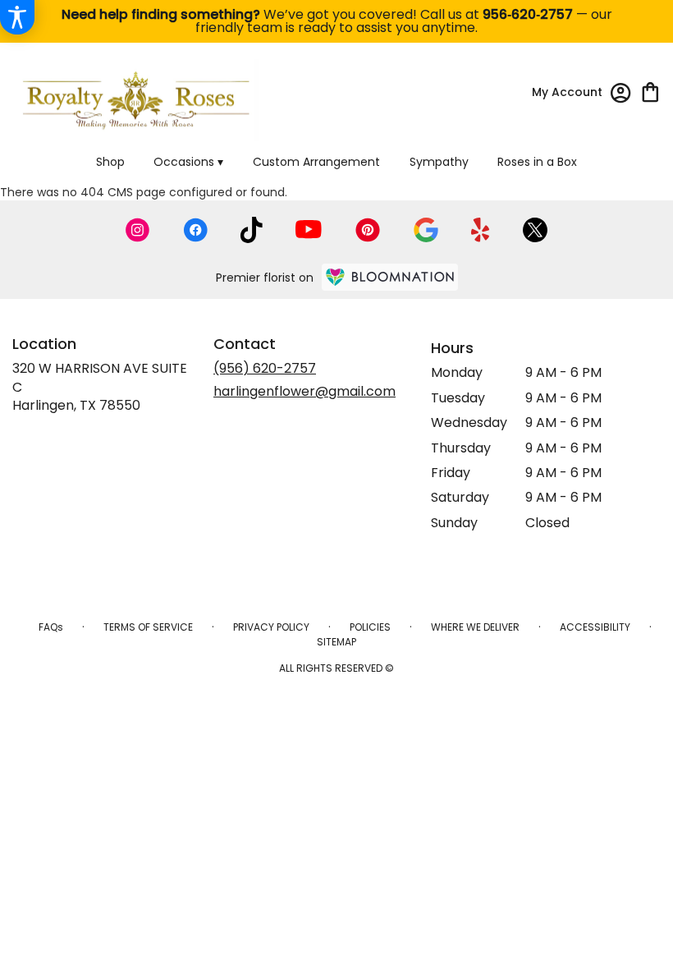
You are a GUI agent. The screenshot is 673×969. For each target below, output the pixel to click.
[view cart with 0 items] (650, 90)
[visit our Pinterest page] (367, 230)
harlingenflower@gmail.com (304, 391)
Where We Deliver (475, 627)
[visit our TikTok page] (251, 230)
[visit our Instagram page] (138, 230)
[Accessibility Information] (17, 17)
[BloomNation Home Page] (390, 277)
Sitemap (336, 642)
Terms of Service (148, 627)
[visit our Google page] (426, 230)
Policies (370, 627)
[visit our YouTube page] (308, 229)
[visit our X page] (535, 230)
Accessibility (595, 627)
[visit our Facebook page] (195, 230)
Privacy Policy (271, 627)
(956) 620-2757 (264, 368)
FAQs (51, 627)
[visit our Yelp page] (480, 230)
